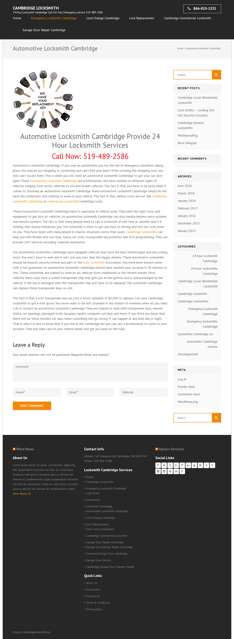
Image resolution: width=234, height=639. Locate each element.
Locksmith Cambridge (99, 506)
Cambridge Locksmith (36, 8)
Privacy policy (94, 609)
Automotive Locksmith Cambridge (53, 181)
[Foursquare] (212, 465)
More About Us (22, 493)
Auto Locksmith (93, 262)
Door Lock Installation (100, 529)
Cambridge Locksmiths (100, 482)
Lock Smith (93, 493)
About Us (91, 583)
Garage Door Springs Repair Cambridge (109, 547)
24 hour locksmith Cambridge (205, 258)
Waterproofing (188, 135)
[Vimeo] (200, 465)
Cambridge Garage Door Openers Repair (110, 567)
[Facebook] (158, 465)
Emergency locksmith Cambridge (203, 311)
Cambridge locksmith (192, 294)
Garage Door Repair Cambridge (43, 30)
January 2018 (187, 201)
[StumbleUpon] (176, 471)
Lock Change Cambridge (102, 18)
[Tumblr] (182, 471)
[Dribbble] (206, 465)
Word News (25, 449)
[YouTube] (194, 465)
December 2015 (189, 223)
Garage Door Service (98, 560)
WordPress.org (188, 402)
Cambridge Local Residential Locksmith (198, 283)
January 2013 (187, 231)
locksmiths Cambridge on (195, 334)
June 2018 (185, 186)
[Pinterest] (182, 465)
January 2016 (187, 216)
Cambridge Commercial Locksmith (187, 18)
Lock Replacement (141, 18)
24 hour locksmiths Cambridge (204, 271)
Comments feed (189, 394)
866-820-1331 (204, 8)
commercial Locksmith (62, 201)
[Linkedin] (188, 465)
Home (17, 18)
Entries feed (186, 387)
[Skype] (170, 471)
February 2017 (188, 208)
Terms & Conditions (98, 602)
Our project (93, 589)
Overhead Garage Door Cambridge (107, 553)
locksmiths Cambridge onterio (202, 344)
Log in (182, 379)
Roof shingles (187, 143)
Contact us (92, 596)
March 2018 (186, 193)
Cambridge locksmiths (141, 232)
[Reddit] (164, 471)
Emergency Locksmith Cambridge (54, 18)
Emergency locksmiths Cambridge (202, 324)
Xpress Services (171, 449)
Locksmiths (93, 500)
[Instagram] (170, 465)
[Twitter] (164, 465)
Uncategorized (188, 354)
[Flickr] (158, 471)
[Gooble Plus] (176, 465)
